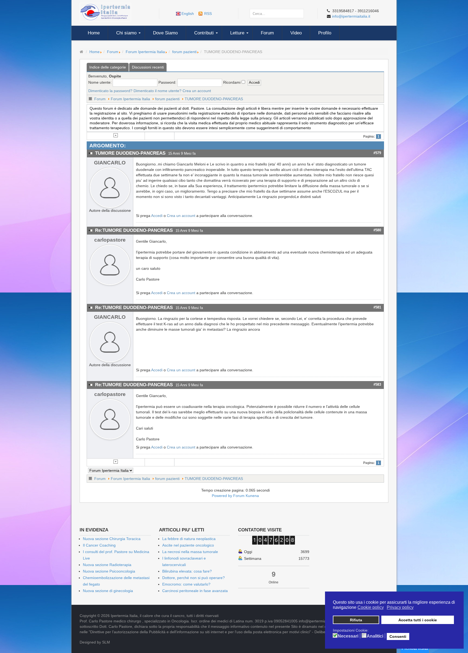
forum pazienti (184, 52)
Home (94, 52)
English (187, 13)
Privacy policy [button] (400, 607)
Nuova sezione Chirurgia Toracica (112, 539)
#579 (377, 153)
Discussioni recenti (148, 67)
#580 (377, 230)
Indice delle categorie (107, 67)
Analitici (375, 636)
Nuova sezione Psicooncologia (109, 571)
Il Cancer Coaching (99, 545)
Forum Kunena (246, 495)
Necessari (348, 636)
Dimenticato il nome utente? (157, 91)
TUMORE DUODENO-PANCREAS (214, 99)
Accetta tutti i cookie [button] (417, 620)
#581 (377, 307)
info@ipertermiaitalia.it (351, 16)
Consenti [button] (397, 636)
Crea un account (197, 91)
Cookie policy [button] (371, 607)
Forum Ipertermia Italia (145, 52)
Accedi (156, 215)
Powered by (222, 495)
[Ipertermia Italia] (105, 12)
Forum (112, 52)
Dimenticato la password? (110, 91)
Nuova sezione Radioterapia (107, 565)
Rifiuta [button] (356, 620)
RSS (208, 13)
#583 (377, 384)
